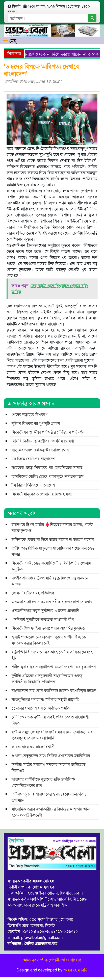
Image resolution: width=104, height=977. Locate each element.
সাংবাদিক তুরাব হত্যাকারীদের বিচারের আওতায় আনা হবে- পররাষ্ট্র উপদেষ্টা (51, 812)
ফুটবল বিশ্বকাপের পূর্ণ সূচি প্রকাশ (36, 423)
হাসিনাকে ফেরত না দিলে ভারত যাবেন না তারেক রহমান (53, 539)
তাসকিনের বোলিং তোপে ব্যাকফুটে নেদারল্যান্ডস (48, 476)
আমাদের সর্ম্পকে (35, 960)
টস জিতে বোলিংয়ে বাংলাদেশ (33, 458)
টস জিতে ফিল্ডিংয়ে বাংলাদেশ (33, 485)
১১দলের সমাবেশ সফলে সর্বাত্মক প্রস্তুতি (41, 708)
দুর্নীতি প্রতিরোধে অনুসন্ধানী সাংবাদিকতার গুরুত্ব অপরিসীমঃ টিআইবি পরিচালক (47, 678)
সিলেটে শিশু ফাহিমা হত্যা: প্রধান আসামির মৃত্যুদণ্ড (48, 628)
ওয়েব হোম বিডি (75, 970)
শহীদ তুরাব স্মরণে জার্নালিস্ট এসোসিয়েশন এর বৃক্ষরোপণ (54, 666)
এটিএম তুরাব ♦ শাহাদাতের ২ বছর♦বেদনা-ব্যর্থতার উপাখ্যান (49, 797)
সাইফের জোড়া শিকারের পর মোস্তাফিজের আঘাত (47, 467)
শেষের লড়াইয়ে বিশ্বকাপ (29, 414)
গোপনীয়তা (57, 960)
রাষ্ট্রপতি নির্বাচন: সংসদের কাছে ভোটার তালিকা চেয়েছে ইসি (52, 655)
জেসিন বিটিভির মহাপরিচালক (33, 593)
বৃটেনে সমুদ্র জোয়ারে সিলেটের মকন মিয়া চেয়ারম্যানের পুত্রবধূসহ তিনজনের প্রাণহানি (52, 735)
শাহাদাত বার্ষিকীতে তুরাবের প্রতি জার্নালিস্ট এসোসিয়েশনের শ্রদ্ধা (43, 782)
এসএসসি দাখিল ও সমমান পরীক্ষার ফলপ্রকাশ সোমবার (52, 601)
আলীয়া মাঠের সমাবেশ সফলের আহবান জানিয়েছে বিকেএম (49, 767)
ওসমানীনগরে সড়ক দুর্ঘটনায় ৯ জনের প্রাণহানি (45, 610)
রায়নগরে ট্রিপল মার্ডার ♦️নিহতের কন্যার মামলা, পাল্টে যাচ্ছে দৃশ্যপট (52, 527)
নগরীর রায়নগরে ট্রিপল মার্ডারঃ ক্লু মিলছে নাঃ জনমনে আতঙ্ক (50, 581)
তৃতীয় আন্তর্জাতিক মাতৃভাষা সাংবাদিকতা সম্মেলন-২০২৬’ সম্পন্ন (53, 551)
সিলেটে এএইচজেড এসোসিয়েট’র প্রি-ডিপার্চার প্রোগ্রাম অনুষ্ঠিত (51, 566)
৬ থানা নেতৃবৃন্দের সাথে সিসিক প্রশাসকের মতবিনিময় (51, 755)
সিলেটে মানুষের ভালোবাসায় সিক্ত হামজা (42, 494)
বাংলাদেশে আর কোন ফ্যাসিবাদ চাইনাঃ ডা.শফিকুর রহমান (54, 690)
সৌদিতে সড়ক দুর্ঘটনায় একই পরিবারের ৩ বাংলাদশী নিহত (50, 720)
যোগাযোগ (73, 960)
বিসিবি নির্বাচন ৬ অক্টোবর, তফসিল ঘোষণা (43, 441)
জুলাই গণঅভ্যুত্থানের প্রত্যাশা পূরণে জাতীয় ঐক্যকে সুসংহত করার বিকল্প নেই (49, 640)
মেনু (12, 40)
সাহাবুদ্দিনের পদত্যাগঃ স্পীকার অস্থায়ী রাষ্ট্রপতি (45, 699)
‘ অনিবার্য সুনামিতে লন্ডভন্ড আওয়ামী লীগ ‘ (44, 619)
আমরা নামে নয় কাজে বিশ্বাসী (33, 746)
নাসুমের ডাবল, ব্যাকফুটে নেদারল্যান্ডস (40, 450)
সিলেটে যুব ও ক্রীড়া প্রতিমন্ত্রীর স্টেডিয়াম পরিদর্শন (48, 432)
